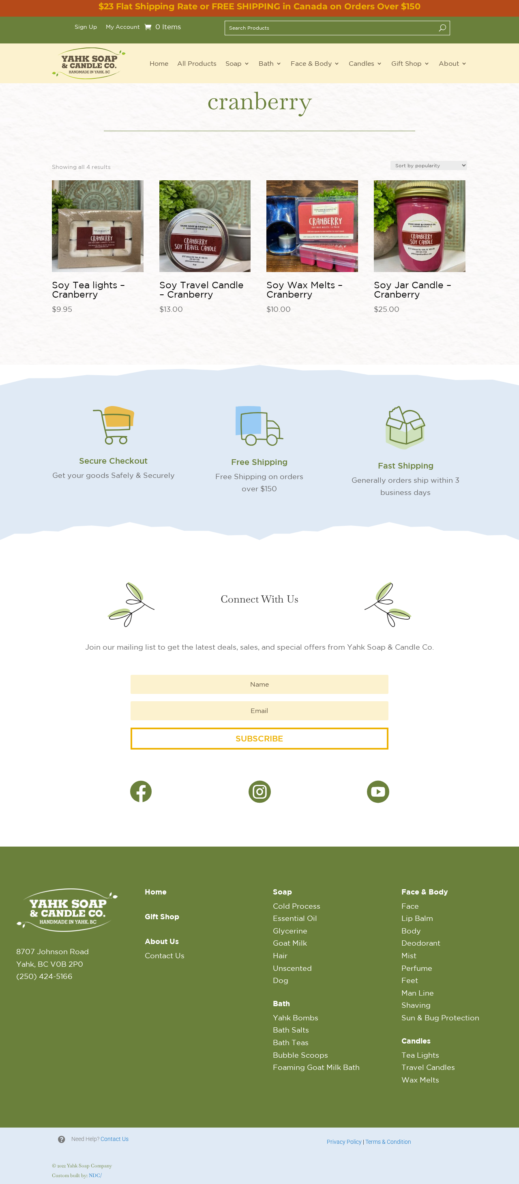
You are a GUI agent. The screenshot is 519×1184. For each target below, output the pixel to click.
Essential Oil (295, 918)
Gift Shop (406, 63)
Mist (408, 955)
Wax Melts (420, 1080)
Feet (409, 980)
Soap (233, 63)
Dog (280, 980)
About (449, 63)
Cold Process (296, 906)
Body (411, 931)
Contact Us (164, 955)
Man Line (417, 993)
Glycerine (290, 931)
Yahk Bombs (295, 1017)
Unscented (292, 968)
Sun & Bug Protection (440, 1017)
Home (159, 63)
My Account (123, 27)
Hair (280, 955)
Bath (266, 63)
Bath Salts (291, 1030)
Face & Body (311, 63)
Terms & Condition (388, 1142)
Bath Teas (291, 1042)
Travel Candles (428, 1067)
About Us (162, 941)
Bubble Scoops (300, 1055)
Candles (361, 63)
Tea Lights (420, 1055)
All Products (197, 63)
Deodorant (420, 943)
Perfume (416, 968)
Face (410, 906)
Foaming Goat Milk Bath (316, 1067)
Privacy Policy (344, 1142)
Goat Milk (290, 943)
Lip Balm (417, 918)
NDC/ (95, 1175)
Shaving (416, 1005)
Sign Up (86, 27)
